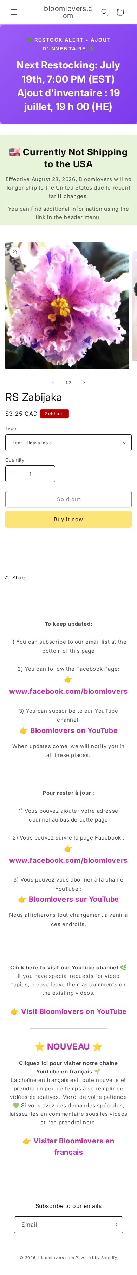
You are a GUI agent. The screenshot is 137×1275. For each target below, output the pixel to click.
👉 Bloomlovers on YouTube (68, 730)
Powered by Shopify (96, 1257)
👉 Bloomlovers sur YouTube (68, 899)
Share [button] (19, 578)
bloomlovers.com (56, 1257)
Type (11, 428)
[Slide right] (84, 382)
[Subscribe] (115, 1224)
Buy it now (68, 519)
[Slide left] (53, 382)
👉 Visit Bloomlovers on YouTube (68, 1011)
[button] (14, 12)
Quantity (14, 460)
